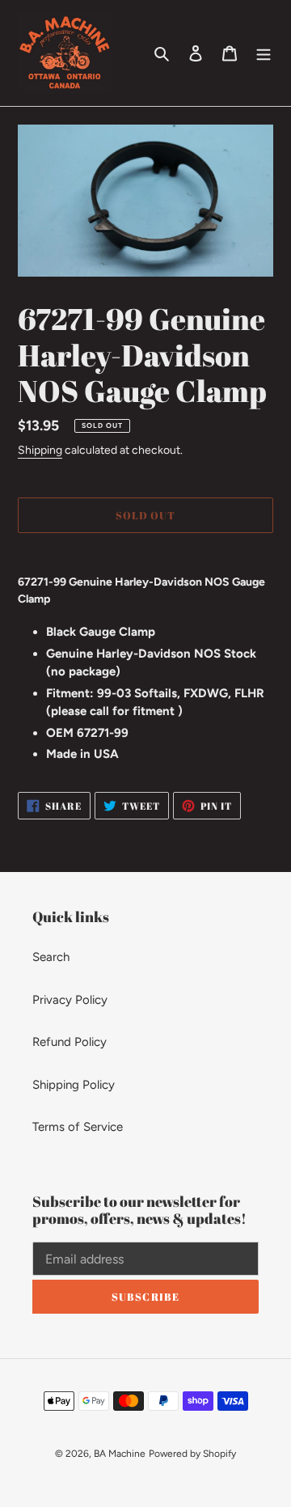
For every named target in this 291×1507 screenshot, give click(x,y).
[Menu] (263, 53)
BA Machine (120, 1453)
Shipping (40, 450)
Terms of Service (77, 1127)
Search (51, 957)
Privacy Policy (70, 1000)
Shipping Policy (73, 1084)
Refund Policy (69, 1042)
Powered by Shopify (192, 1453)
